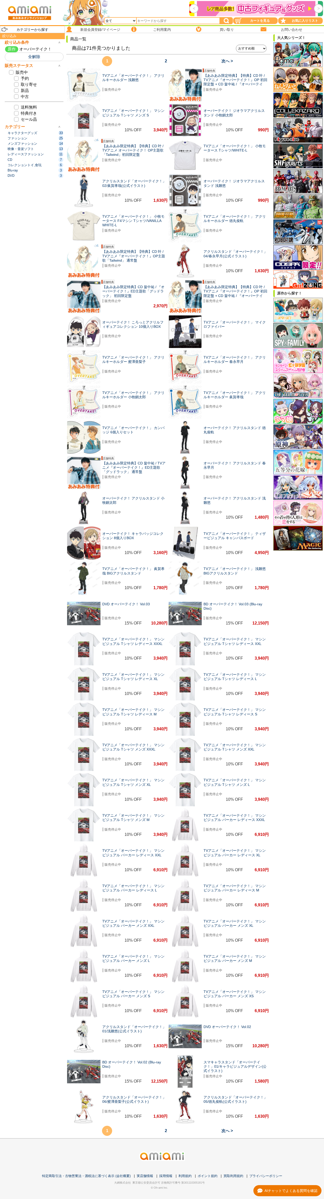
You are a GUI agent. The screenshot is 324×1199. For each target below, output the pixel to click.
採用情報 (165, 1176)
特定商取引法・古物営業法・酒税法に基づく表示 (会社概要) (86, 1176)
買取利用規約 (233, 1176)
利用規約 (185, 1176)
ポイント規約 (207, 1176)
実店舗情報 (145, 1176)
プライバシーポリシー (265, 1176)
